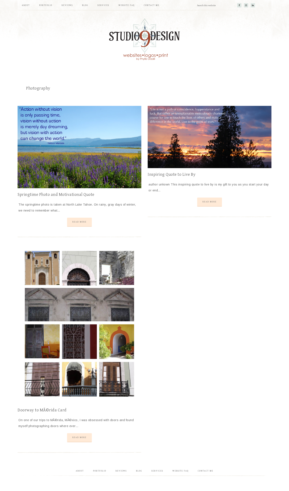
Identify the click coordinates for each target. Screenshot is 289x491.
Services (157, 471)
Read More (79, 222)
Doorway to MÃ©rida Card (42, 410)
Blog (139, 471)
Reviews (121, 471)
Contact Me (205, 471)
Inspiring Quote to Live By (171, 174)
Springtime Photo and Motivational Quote (56, 194)
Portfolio (99, 471)
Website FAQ (180, 471)
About (80, 471)
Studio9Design (144, 39)
